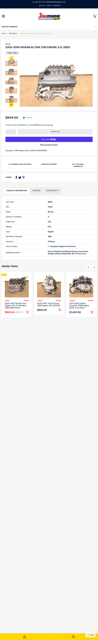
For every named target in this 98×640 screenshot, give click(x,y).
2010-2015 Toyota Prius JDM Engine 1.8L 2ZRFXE (48, 304)
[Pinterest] (23, 177)
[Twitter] (19, 177)
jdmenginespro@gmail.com (55, 2)
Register (57, 5)
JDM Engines (19, 151)
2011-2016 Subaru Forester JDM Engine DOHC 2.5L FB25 (79, 305)
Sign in (49, 5)
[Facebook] (16, 177)
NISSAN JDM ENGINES (38, 151)
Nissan (7, 44)
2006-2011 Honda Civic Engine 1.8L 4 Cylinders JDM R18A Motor (15, 305)
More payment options (49, 145)
